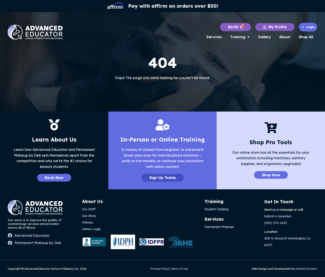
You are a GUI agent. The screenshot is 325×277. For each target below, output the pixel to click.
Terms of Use (179, 268)
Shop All (306, 37)
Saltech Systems (306, 268)
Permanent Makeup (219, 227)
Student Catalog (216, 209)
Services (214, 37)
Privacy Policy (159, 268)
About (284, 37)
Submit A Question (277, 216)
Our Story (89, 216)
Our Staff (89, 209)
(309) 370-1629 (275, 223)
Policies (87, 222)
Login (310, 27)
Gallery (264, 37)
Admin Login (91, 229)
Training (237, 37)
